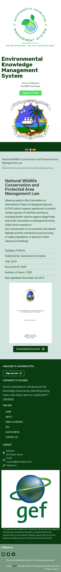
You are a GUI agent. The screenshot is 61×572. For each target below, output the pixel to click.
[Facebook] (3, 554)
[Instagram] (13, 554)
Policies (20, 250)
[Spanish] (34, 150)
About (9, 417)
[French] (30, 150)
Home (4, 166)
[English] (27, 150)
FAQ (7, 427)
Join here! (8, 399)
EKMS (14, 566)
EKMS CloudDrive (14, 422)
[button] (30, 93)
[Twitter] (8, 554)
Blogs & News (12, 432)
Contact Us (12, 437)
